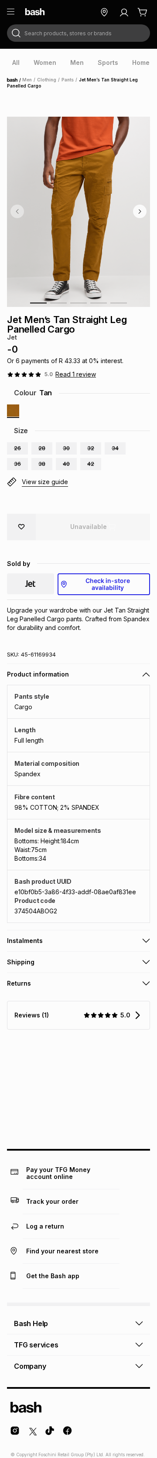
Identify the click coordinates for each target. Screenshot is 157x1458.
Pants (67, 79)
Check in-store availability (107, 584)
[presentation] (16, 63)
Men (27, 79)
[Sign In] (123, 12)
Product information (38, 674)
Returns (19, 983)
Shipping (20, 962)
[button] (17, 448)
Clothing (46, 79)
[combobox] (78, 33)
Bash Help (31, 1323)
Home (15, 80)
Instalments (25, 940)
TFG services (36, 1344)
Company (30, 1366)
